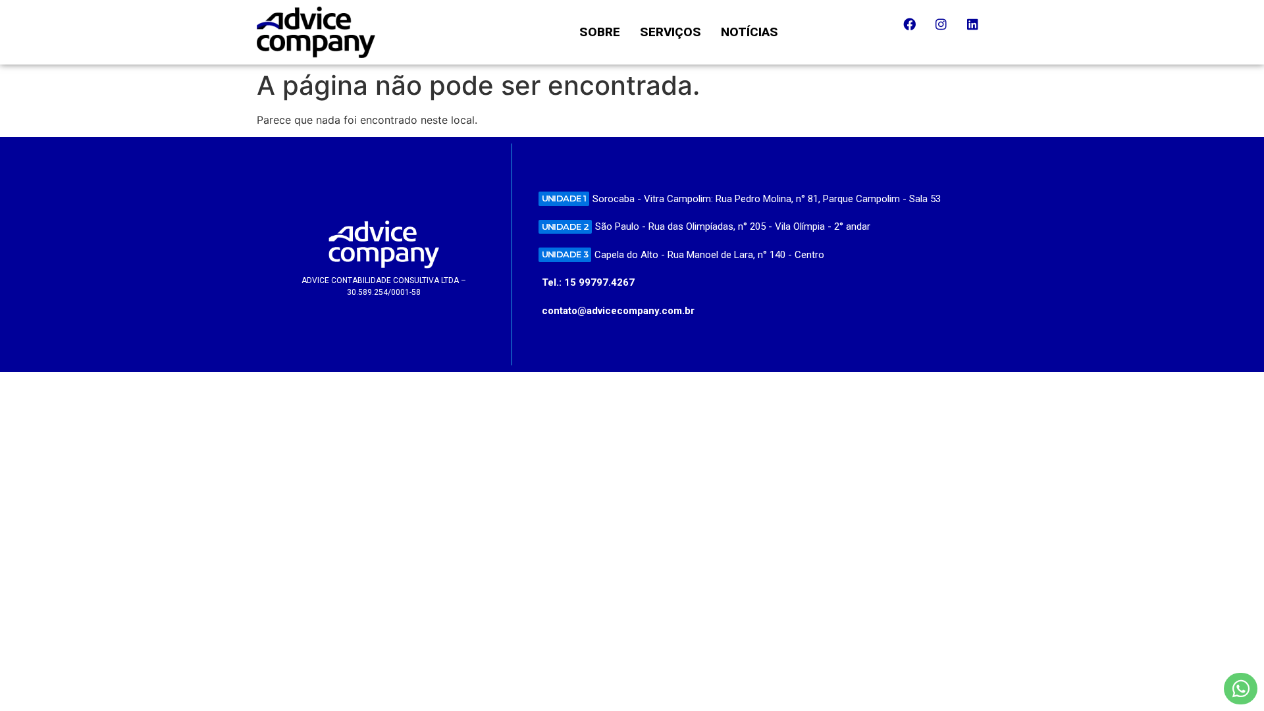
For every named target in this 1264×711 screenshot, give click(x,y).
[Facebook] (915, 30)
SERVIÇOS (670, 32)
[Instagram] (947, 30)
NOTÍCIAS (749, 32)
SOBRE (599, 32)
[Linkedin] (978, 30)
